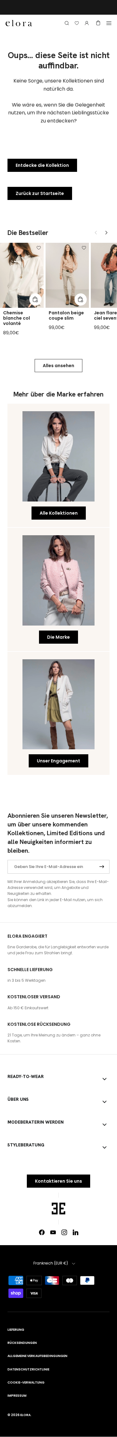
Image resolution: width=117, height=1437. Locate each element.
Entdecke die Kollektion (42, 165)
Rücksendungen (22, 1342)
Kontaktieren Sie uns (58, 1181)
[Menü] (109, 23)
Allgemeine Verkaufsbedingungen (37, 1356)
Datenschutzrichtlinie (28, 1369)
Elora (25, 1415)
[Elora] (19, 23)
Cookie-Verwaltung (26, 1382)
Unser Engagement (58, 761)
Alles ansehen (58, 365)
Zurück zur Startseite (40, 193)
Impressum (17, 1395)
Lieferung (15, 1329)
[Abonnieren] (101, 866)
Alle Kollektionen (59, 513)
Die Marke (58, 637)
